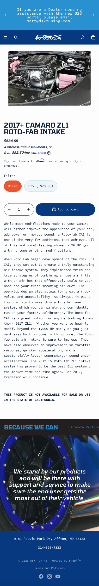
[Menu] (5, 37)
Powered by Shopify (65, 560)
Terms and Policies (49, 568)
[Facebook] (41, 576)
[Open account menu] (82, 37)
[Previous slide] (5, 15)
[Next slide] (93, 15)
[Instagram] (49, 576)
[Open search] (16, 37)
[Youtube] (58, 576)
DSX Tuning (38, 560)
